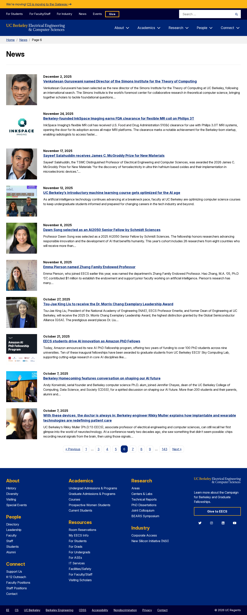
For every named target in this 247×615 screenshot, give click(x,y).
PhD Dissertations (143, 505)
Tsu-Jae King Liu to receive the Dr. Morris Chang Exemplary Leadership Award (108, 304)
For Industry (64, 13)
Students (12, 546)
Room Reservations (82, 530)
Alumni (11, 552)
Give (112, 14)
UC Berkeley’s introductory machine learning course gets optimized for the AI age (111, 193)
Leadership (13, 530)
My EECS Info (79, 535)
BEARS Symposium (145, 516)
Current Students (80, 510)
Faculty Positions (18, 582)
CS (17, 610)
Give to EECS (217, 511)
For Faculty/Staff (40, 13)
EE (7, 610)
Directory (12, 524)
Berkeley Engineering (59, 610)
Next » (178, 449)
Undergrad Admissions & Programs (93, 488)
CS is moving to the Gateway (47, 4)
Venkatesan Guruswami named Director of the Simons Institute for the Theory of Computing (120, 81)
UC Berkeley (32, 610)
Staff (9, 541)
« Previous (74, 449)
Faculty (11, 535)
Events (97, 13)
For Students (14, 13)
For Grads (75, 546)
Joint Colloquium (142, 510)
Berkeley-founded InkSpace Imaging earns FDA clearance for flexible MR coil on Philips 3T (118, 118)
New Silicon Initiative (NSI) (150, 541)
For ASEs (75, 558)
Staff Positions (16, 588)
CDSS (82, 610)
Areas (135, 488)
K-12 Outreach (16, 577)
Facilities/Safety (80, 569)
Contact (11, 594)
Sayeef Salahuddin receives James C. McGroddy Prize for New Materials (104, 156)
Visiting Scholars (80, 580)
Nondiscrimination (125, 610)
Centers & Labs (141, 494)
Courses (74, 499)
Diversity (12, 494)
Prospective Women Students (89, 505)
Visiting (11, 499)
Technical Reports (144, 499)
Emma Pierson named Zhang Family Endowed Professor (89, 267)
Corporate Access (144, 535)
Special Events (16, 505)
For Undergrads (79, 552)
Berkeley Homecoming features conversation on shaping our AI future (102, 378)
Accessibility (100, 610)
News (82, 13)
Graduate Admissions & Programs (92, 494)
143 (164, 449)
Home (10, 40)
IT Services (77, 563)
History (11, 488)
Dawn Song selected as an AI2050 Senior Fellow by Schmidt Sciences (102, 230)
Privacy (147, 610)
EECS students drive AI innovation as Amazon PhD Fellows (91, 341)
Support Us (14, 571)
